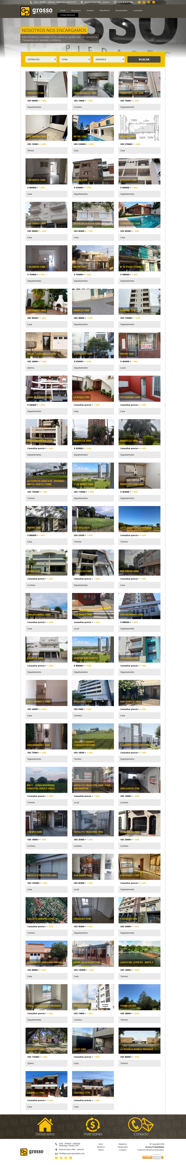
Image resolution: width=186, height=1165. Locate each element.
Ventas (90, 10)
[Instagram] (144, 3)
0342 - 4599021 (40, 2)
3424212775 (71, 2)
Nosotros (76, 10)
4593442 (51, 2)
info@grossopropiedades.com (72, 1153)
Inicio (63, 10)
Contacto (138, 10)
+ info (43, 100)
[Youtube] (153, 3)
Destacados (122, 10)
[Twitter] (148, 3)
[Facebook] (139, 3)
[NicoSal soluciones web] (152, 1159)
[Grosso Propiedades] (36, 15)
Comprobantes (67, 15)
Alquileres (105, 10)
